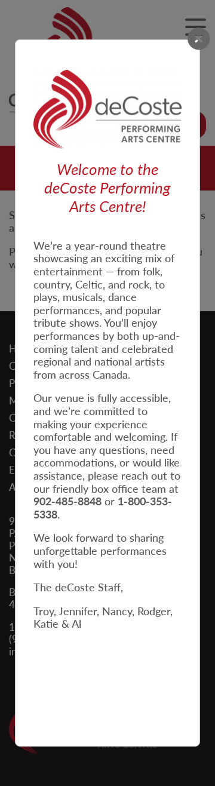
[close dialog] (199, 39)
